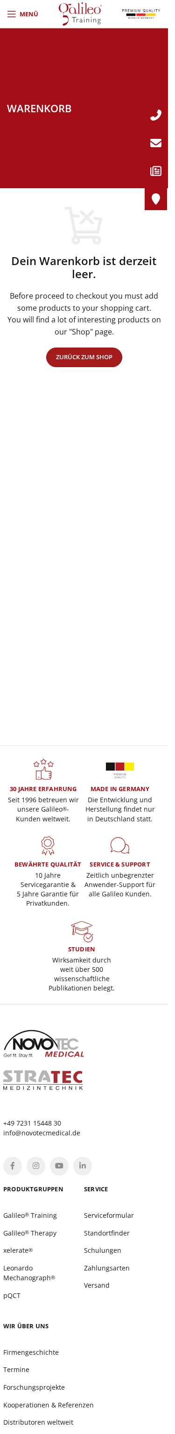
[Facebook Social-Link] (12, 1166)
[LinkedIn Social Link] (82, 1166)
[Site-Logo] (80, 13)
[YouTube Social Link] (59, 1166)
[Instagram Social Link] (36, 1166)
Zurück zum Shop (84, 357)
